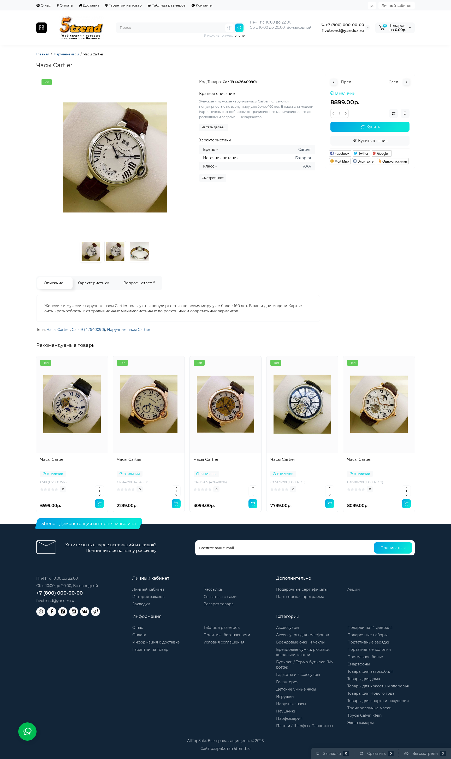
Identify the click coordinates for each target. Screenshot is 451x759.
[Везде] (229, 28)
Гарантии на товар (125, 5)
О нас (45, 5)
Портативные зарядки (368, 642)
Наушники (286, 711)
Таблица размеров (168, 5)
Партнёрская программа (300, 596)
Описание (53, 283)
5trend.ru (242, 748)
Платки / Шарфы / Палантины (304, 725)
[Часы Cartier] (115, 157)
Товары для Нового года (370, 693)
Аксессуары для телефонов (302, 634)
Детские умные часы (296, 689)
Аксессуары (287, 627)
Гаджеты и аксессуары (298, 674)
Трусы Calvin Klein (364, 715)
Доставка (90, 5)
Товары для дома (363, 678)
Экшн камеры (360, 722)
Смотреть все (213, 178)
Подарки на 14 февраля (370, 627)
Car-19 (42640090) (88, 329)
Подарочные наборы (367, 634)
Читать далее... (214, 127)
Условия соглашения (224, 642)
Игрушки (285, 696)
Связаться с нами (220, 596)
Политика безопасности (227, 634)
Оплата (66, 5)
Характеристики (93, 283)
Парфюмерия (289, 718)
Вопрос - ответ (139, 282)
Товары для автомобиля (370, 671)
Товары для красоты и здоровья (378, 686)
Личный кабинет (397, 5)
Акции (353, 589)
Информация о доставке (156, 642)
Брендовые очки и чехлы (300, 642)
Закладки (141, 604)
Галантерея (287, 682)
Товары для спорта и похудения (378, 700)
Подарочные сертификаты (302, 589)
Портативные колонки (369, 649)
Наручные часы (291, 704)
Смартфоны (358, 664)
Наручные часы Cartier (128, 329)
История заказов (148, 596)
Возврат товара (219, 604)
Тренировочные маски (369, 708)
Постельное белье (365, 656)
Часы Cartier (58, 329)
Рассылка (213, 589)
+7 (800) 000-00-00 (344, 24)
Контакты (203, 5)
